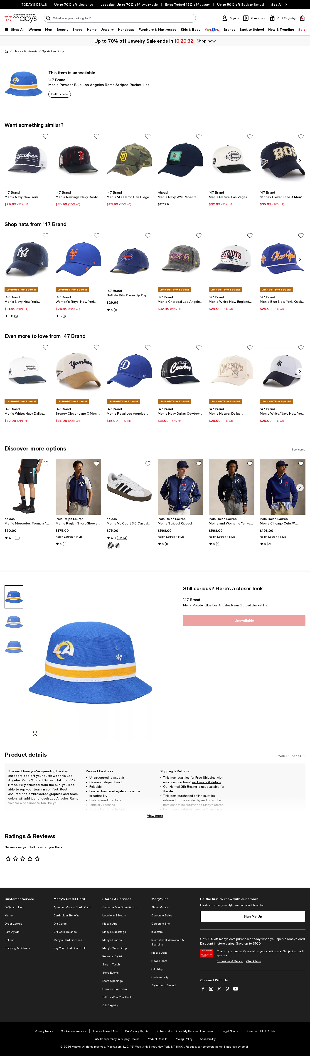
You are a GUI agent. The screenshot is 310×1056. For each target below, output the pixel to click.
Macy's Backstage (114, 931)
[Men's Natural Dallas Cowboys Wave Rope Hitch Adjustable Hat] (231, 371)
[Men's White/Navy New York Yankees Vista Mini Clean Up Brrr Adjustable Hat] (282, 371)
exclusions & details (206, 782)
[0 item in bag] (302, 18)
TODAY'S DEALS (34, 4)
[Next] (300, 160)
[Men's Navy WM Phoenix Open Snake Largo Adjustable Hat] (180, 159)
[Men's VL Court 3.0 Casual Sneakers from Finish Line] (129, 487)
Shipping (212, 809)
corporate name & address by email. (225, 1046)
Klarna (9, 915)
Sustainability (159, 977)
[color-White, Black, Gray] (110, 545)
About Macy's (160, 907)
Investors (156, 931)
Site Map (157, 969)
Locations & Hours (114, 915)
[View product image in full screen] (35, 733)
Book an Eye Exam (114, 989)
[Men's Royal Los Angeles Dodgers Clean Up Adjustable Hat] (129, 371)
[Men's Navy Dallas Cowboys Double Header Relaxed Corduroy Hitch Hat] (180, 371)
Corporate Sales (161, 915)
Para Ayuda (12, 931)
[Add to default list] (45, 136)
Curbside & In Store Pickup (119, 907)
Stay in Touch (111, 964)
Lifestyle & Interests (25, 51)
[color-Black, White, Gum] (117, 545)
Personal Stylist (112, 956)
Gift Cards (60, 923)
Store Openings (112, 980)
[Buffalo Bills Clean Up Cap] (129, 259)
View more (155, 815)
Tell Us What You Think (117, 997)
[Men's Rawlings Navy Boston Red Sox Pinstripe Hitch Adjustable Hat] (78, 159)
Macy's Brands (112, 940)
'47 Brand (56, 79)
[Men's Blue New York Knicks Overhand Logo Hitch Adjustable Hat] (282, 259)
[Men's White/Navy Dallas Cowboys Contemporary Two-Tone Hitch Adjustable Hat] (27, 371)
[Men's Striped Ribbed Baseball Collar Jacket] (180, 487)
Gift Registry (110, 1005)
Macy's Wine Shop (114, 948)
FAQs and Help (14, 907)
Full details (59, 94)
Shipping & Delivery (17, 948)
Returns (169, 814)
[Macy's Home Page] (21, 18)
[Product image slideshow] (90, 662)
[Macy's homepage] (6, 51)
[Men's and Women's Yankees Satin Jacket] (231, 487)
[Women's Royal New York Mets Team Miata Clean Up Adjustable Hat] (78, 259)
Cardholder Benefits (66, 915)
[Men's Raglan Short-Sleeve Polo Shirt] (78, 487)
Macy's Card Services (68, 940)
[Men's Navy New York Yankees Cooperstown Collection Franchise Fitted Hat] (27, 259)
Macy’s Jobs (159, 952)
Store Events (110, 972)
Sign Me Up (253, 916)
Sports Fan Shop (53, 51)
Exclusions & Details (230, 961)
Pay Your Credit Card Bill (70, 948)
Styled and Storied (163, 985)
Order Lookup (13, 923)
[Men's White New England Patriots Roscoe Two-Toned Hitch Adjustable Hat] (231, 259)
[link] (27, 198)
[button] (78, 662)
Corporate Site (160, 923)
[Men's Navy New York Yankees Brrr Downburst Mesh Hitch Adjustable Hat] (27, 159)
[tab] (14, 596)
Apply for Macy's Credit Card (72, 907)
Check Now (253, 961)
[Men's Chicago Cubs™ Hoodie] (282, 487)
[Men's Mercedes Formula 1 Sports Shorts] (27, 487)
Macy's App (109, 923)
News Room (159, 960)
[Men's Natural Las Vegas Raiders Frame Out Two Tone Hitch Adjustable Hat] (231, 159)
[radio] (110, 545)
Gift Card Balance (65, 931)
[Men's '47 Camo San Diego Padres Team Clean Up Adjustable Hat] (129, 159)
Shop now (205, 40)
